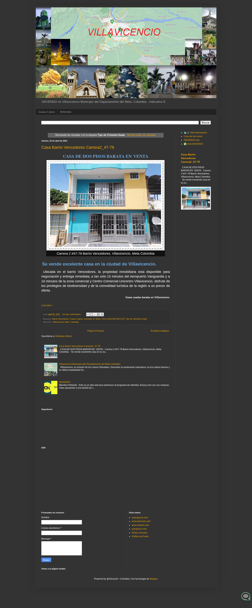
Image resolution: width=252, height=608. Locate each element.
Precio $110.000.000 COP (113, 319)
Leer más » (47, 305)
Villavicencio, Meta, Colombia (66, 322)
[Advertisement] (196, 277)
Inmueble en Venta (92, 319)
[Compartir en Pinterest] (102, 314)
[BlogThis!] (91, 314)
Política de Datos (140, 536)
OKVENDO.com (192, 140)
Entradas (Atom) (64, 336)
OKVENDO (64, 382)
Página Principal (95, 331)
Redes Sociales (140, 532)
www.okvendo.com (141, 521)
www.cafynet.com (140, 525)
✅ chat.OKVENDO (193, 144)
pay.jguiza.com (139, 529)
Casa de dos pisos (193, 136)
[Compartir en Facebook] (98, 314)
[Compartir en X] (95, 314)
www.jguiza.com (140, 517)
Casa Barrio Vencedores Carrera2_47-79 (77, 147)
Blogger (153, 579)
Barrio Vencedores (60, 319)
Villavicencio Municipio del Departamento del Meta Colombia (89, 364)
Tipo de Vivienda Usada (136, 319)
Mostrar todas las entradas (141, 135)
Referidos (65, 111)
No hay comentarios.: (72, 314)
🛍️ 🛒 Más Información (195, 132)
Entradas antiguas (160, 331)
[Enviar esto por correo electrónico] (88, 314)
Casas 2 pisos (46, 111)
